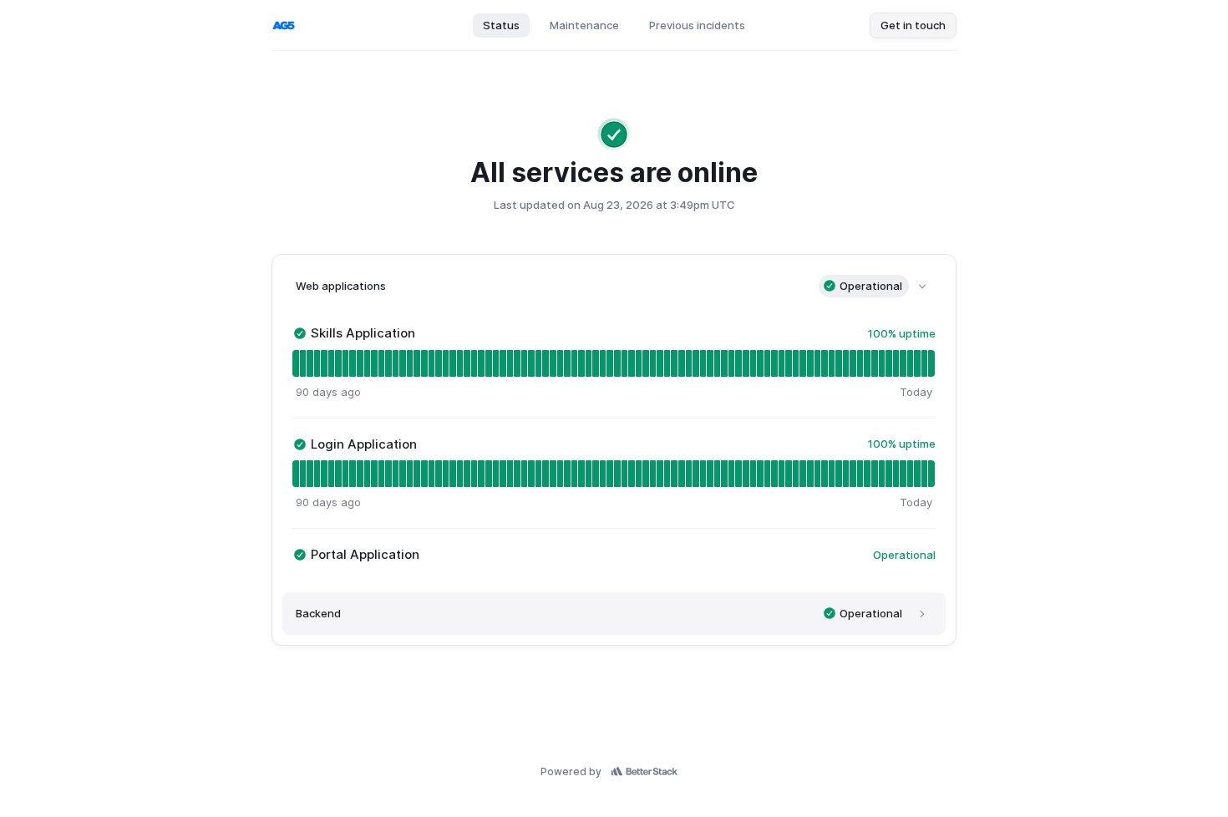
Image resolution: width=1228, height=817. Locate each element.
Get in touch (913, 25)
